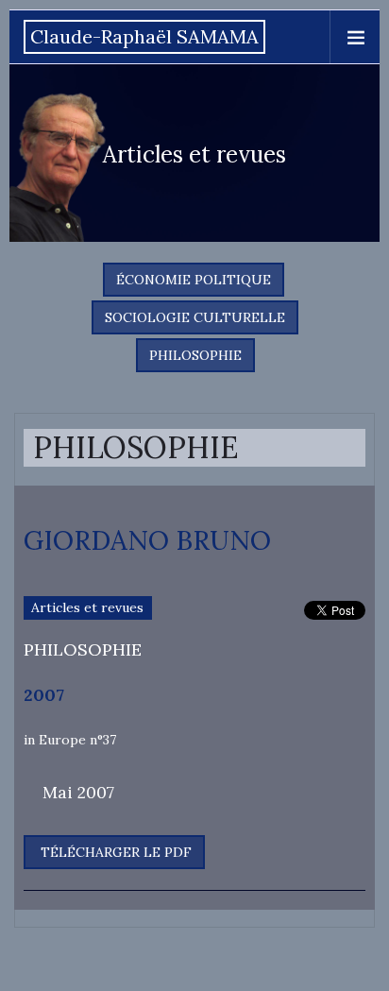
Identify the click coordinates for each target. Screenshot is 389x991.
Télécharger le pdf (114, 852)
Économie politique (193, 279)
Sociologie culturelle (195, 317)
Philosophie (195, 355)
